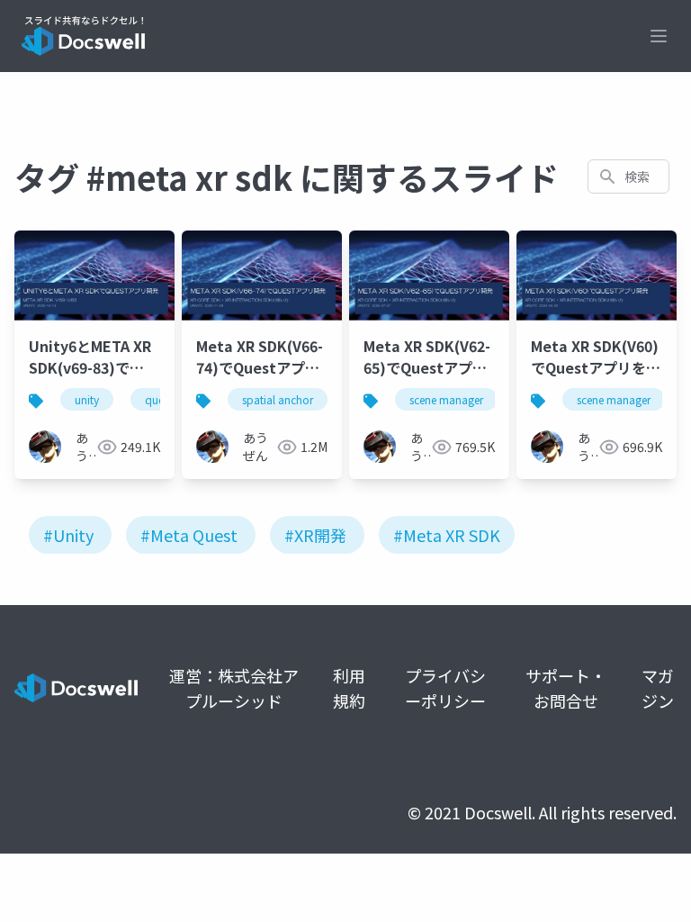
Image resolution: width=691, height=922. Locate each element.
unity (87, 399)
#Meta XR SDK (446, 535)
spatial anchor (277, 399)
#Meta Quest (189, 535)
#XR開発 (315, 535)
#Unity (68, 535)
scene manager (446, 399)
